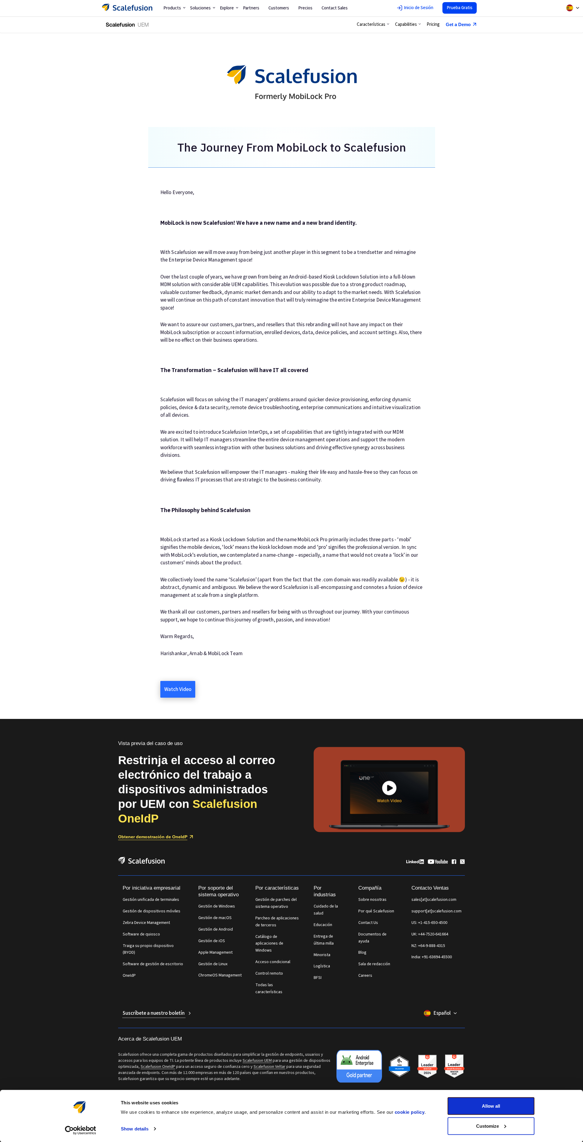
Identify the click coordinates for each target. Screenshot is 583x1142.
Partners (251, 8)
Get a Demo (458, 24)
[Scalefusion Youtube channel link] (438, 862)
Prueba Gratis (459, 8)
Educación (323, 925)
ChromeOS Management (220, 975)
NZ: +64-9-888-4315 (428, 946)
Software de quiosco (141, 934)
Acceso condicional (272, 962)
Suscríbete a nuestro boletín (154, 1013)
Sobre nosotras (372, 900)
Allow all (491, 1106)
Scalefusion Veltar (269, 1067)
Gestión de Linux (212, 964)
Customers (278, 8)
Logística (322, 966)
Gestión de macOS (215, 918)
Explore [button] (227, 8)
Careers (365, 976)
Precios (305, 8)
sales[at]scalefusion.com (433, 900)
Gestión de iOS (211, 941)
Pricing (433, 24)
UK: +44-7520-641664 (429, 934)
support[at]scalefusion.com (436, 911)
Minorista (322, 955)
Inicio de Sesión (418, 8)
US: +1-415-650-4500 (429, 923)
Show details (134, 1128)
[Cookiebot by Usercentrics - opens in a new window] (80, 1130)
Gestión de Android (215, 929)
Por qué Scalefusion (376, 911)
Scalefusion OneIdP (158, 1067)
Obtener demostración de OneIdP (152, 836)
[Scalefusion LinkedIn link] (415, 862)
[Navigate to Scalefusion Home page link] (141, 862)
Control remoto (269, 973)
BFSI (318, 978)
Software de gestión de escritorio (153, 964)
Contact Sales (335, 8)
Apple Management (215, 952)
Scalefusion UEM (257, 1061)
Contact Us (368, 923)
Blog (362, 952)
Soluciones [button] (200, 8)
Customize (487, 1125)
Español (442, 1013)
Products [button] (172, 8)
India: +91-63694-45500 (431, 957)
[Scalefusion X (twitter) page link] (462, 862)
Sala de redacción (374, 964)
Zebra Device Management (146, 923)
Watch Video (177, 689)
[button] (373, 24)
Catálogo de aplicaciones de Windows (269, 944)
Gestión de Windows (216, 906)
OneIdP (129, 976)
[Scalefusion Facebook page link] (454, 862)
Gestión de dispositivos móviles (151, 911)
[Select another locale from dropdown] (572, 8)
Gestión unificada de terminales (151, 900)
